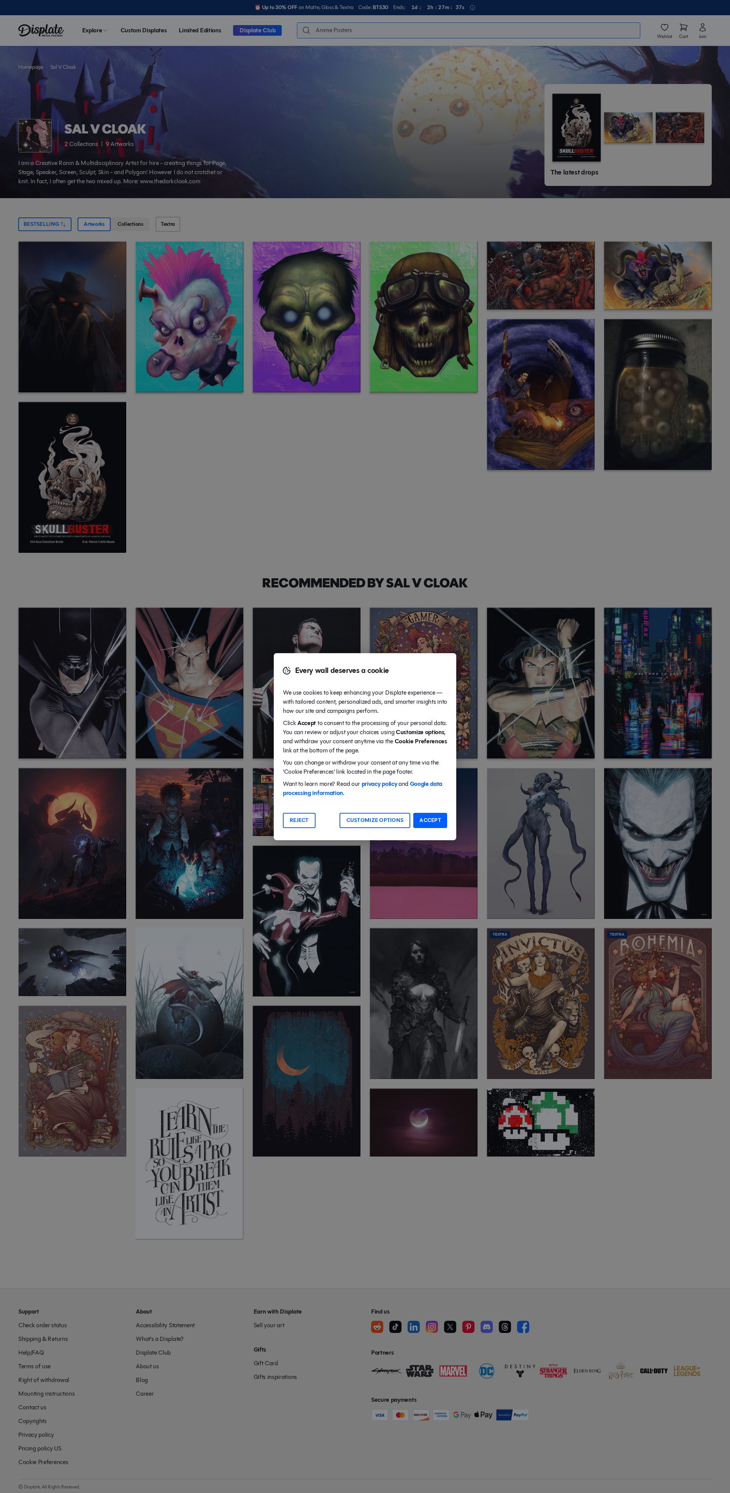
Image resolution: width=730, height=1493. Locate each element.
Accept (430, 820)
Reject (299, 820)
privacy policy (379, 783)
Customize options (375, 820)
